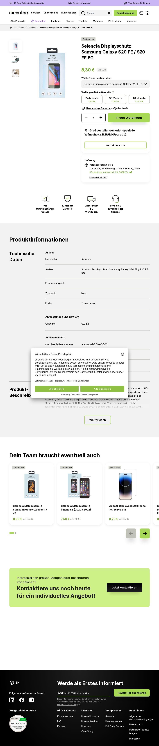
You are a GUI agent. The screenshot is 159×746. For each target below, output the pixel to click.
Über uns (86, 726)
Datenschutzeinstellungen (139, 731)
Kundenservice (65, 716)
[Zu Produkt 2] (15, 59)
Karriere (61, 726)
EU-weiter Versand (82, 3)
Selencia (90, 46)
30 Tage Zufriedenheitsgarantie (29, 3)
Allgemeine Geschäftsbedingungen (139, 718)
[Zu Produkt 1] (15, 46)
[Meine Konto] (147, 13)
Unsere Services (89, 721)
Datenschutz (136, 724)
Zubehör (32, 28)
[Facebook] (21, 699)
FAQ (59, 721)
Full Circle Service (114, 726)
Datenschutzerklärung (67, 704)
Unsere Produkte (90, 716)
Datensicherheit (113, 721)
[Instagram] (31, 699)
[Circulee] (18, 13)
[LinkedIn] (11, 699)
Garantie (109, 716)
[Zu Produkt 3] (15, 73)
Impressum (134, 738)
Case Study (87, 731)
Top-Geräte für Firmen (139, 3)
